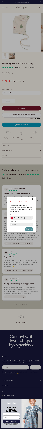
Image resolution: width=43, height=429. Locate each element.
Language (13, 221)
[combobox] (18, 218)
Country (12, 215)
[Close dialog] (41, 400)
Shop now (29, 229)
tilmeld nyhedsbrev (11, 421)
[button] (33, 199)
